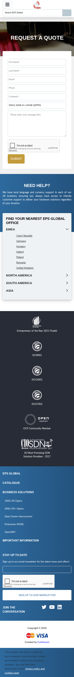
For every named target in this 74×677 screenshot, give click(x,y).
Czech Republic (24, 236)
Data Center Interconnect (18, 516)
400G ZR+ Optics (14, 508)
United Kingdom (25, 268)
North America (19, 275)
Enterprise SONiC (14, 524)
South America (19, 283)
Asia (9, 290)
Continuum (43, 642)
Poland (20, 257)
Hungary (20, 246)
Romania (21, 263)
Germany (21, 241)
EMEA (10, 229)
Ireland (20, 252)
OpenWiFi (10, 532)
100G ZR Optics (13, 500)
